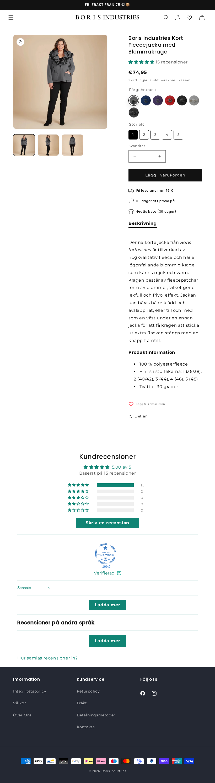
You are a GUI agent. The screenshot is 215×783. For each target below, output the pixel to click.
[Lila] (158, 100)
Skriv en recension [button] (107, 522)
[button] (11, 17)
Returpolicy (88, 691)
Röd (170, 100)
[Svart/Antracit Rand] (133, 112)
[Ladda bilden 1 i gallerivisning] (24, 145)
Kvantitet (136, 146)
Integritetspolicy (29, 691)
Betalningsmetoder (96, 715)
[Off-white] (194, 100)
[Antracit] (133, 100)
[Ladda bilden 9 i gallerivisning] (72, 145)
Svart (182, 100)
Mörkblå (146, 100)
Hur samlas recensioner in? (47, 658)
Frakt (154, 80)
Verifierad (104, 573)
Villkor (19, 703)
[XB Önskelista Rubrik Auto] (189, 17)
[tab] (142, 224)
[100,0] (105, 553)
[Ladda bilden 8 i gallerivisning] (48, 145)
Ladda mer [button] (107, 604)
